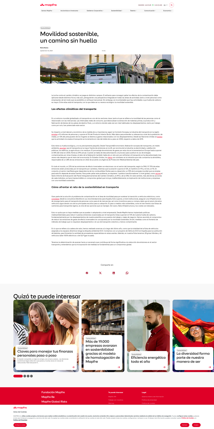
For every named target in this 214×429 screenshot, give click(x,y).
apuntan (63, 148)
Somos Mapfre (46, 11)
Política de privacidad (149, 400)
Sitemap (111, 403)
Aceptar (196, 425)
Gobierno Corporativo (94, 11)
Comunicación (149, 11)
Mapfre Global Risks (54, 401)
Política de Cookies (188, 418)
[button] (171, 5)
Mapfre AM (112, 397)
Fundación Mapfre (53, 392)
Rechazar (184, 425)
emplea (54, 134)
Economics (167, 11)
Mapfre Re (48, 397)
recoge (158, 173)
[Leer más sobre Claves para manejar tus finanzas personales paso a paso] (46, 367)
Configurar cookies (20, 425)
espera (159, 137)
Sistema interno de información (153, 397)
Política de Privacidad (20, 420)
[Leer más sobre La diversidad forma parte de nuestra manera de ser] (194, 367)
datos (110, 157)
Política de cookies (148, 403)
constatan (55, 199)
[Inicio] (48, 5)
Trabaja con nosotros (115, 400)
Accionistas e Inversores (69, 11)
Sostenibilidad (116, 11)
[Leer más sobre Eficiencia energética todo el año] (148, 367)
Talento (133, 11)
